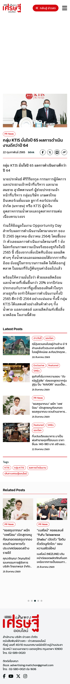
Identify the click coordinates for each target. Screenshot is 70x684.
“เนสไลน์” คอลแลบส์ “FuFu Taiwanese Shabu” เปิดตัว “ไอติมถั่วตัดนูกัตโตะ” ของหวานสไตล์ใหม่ (51, 539)
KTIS (7, 468)
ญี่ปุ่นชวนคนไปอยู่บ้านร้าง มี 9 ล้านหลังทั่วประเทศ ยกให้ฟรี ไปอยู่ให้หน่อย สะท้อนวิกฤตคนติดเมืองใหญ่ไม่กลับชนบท (49, 350)
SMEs (37, 371)
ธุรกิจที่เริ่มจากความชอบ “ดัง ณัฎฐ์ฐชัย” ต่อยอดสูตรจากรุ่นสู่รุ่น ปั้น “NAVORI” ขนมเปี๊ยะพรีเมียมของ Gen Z (49, 382)
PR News (9, 134)
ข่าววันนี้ (37, 338)
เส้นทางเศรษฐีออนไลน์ (15, 473)
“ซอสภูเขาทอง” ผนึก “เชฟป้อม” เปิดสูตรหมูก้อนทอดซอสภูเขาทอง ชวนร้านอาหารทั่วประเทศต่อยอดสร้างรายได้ (49, 410)
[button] (28, 601)
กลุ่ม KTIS (19, 468)
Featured (53, 365)
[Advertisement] (35, 54)
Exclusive (39, 365)
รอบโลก (49, 338)
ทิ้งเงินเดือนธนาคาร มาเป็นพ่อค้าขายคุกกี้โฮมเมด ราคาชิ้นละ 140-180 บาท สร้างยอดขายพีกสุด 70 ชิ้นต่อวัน (49, 442)
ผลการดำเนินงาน (37, 468)
